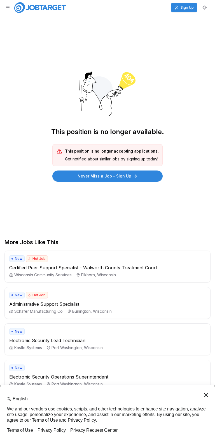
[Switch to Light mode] (204, 7)
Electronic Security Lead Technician (47, 340)
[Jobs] (40, 7)
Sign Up (187, 7)
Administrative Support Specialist (44, 304)
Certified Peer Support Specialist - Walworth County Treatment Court (83, 267)
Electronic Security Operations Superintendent (58, 377)
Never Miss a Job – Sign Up (104, 176)
